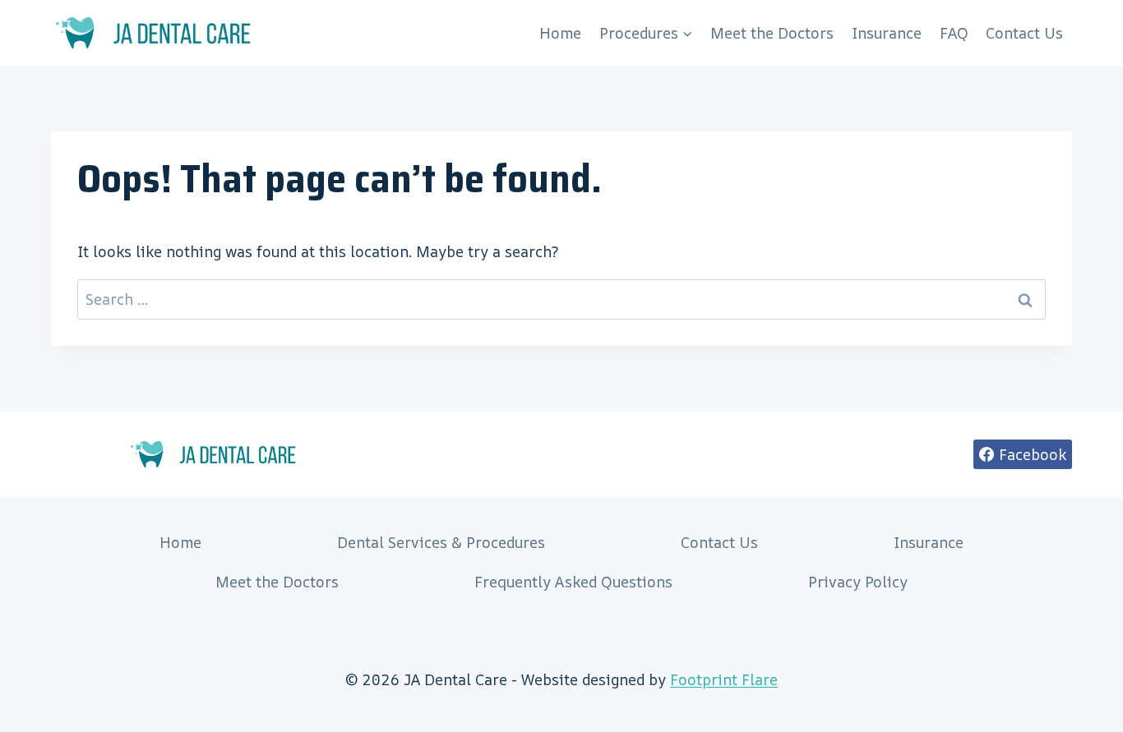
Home (560, 33)
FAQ (954, 33)
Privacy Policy (858, 582)
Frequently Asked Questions (573, 582)
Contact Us (1024, 33)
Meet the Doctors (772, 33)
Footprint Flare (724, 679)
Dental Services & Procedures (441, 542)
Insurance (887, 33)
